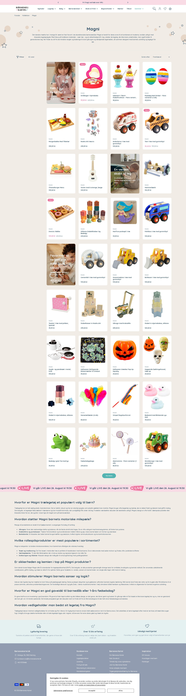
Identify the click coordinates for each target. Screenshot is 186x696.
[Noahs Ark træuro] (93, 122)
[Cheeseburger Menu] (61, 168)
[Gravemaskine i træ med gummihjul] (125, 258)
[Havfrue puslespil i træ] (125, 212)
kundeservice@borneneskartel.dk (29, 659)
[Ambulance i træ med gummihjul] (125, 122)
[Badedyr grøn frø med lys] (61, 441)
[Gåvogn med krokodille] (125, 304)
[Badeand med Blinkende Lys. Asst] (157, 395)
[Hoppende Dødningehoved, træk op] (157, 350)
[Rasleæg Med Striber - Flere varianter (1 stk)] (157, 76)
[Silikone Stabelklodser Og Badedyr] (93, 212)
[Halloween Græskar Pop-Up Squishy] (125, 350)
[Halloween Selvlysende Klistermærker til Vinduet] (93, 350)
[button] (58, 2)
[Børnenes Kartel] (50, 488)
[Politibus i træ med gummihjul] (157, 212)
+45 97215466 (22, 662)
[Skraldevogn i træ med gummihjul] (157, 441)
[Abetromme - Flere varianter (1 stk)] (125, 441)
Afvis (120, 691)
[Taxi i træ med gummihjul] (157, 122)
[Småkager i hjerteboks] (93, 76)
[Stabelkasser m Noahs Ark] (93, 304)
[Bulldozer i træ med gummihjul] (157, 258)
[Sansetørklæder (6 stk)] (93, 395)
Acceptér (91, 691)
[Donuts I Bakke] (61, 212)
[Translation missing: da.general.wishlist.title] (165, 8)
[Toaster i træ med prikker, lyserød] (61, 304)
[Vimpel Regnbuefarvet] (125, 395)
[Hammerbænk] (157, 168)
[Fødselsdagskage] (93, 441)
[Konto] (160, 8)
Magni (82, 93)
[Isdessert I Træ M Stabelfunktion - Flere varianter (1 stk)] (125, 76)
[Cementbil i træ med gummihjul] (93, 258)
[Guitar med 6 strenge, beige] (93, 168)
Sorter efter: (146, 57)
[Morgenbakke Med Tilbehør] (61, 122)
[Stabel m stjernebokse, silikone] (157, 304)
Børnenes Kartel (25, 690)
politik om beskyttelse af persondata (92, 685)
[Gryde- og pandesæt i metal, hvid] (61, 350)
